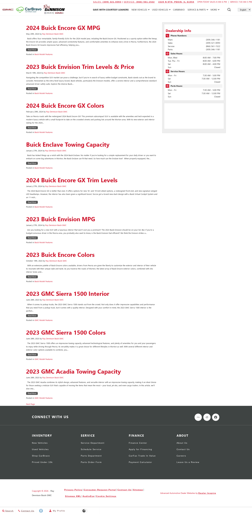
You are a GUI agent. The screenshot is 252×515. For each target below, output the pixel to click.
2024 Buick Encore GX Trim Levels (72, 180)
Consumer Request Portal (100, 490)
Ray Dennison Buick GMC (52, 34)
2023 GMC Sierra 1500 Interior (67, 293)
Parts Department (91, 456)
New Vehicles (40, 443)
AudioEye (89, 496)
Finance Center (138, 443)
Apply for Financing (140, 449)
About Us (182, 443)
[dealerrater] (207, 417)
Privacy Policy (73, 490)
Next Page (30, 404)
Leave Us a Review (188, 462)
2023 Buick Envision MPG (60, 219)
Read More (32, 50)
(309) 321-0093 (213, 42)
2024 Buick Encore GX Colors (65, 105)
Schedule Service (91, 449)
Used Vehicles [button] (160, 10)
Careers (181, 456)
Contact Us (183, 449)
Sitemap (138, 490)
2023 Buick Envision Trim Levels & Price (80, 66)
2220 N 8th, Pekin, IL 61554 (176, 2)
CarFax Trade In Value (142, 456)
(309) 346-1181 (213, 39)
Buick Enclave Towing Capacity (68, 144)
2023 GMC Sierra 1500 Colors (66, 332)
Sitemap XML (73, 496)
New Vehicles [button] (139, 10)
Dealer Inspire (207, 493)
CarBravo (179, 9)
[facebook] (215, 417)
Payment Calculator (140, 462)
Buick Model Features (44, 54)
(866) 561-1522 (213, 46)
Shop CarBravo (41, 456)
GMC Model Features (44, 320)
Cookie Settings (106, 496)
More (213, 10)
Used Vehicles (40, 449)
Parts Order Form (91, 462)
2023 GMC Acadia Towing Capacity (73, 371)
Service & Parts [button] (196, 10)
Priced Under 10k (42, 462)
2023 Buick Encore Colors (60, 254)
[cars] (198, 417)
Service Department (92, 443)
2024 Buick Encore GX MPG (63, 28)
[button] (229, 9)
